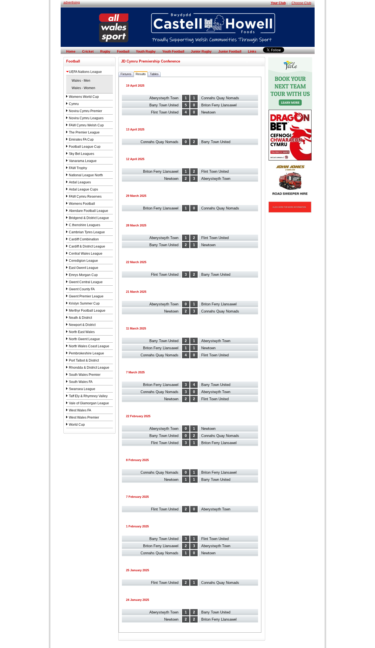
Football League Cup (84, 147)
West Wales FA (80, 410)
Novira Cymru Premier (85, 111)
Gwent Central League (86, 282)
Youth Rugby (146, 51)
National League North (86, 175)
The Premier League (84, 132)
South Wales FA (81, 382)
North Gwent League (84, 339)
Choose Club (301, 3)
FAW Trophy (78, 168)
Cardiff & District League (87, 246)
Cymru (74, 104)
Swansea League (82, 389)
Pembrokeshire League (86, 353)
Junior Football (229, 51)
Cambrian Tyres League (87, 232)
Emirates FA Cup (81, 139)
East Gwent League (83, 268)
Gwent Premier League (86, 296)
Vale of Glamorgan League (89, 403)
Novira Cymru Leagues (86, 118)
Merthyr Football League (87, 310)
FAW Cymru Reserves (85, 196)
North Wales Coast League (89, 346)
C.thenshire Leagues (84, 225)
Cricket (88, 51)
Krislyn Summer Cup (84, 303)
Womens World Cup (84, 97)
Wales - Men (81, 81)
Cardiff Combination (84, 239)
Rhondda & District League (89, 368)
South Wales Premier (84, 375)
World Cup (77, 425)
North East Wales (82, 332)
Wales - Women (83, 88)
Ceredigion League (83, 261)
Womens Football (82, 204)
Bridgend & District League (89, 218)
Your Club (278, 3)
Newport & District (82, 325)
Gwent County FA (82, 289)
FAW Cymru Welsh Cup (86, 125)
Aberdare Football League (88, 211)
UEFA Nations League (85, 72)
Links (252, 51)
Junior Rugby (201, 51)
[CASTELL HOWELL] (188, 46)
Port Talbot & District (84, 360)
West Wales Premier (84, 417)
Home (70, 51)
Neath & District (80, 318)
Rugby (105, 51)
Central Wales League (85, 253)
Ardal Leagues (80, 182)
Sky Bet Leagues (81, 154)
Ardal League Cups (83, 189)
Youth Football (173, 51)
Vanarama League (83, 161)
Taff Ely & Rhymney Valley (88, 396)
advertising (71, 2)
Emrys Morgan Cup (83, 275)
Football (123, 51)
